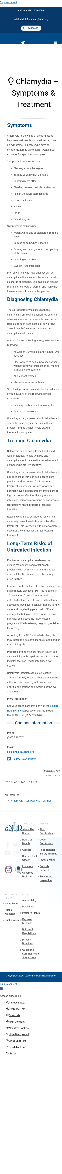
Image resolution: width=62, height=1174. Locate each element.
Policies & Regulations (29, 931)
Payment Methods (27, 921)
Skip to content (8, 2)
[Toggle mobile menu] (55, 42)
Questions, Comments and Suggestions (31, 953)
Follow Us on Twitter (24, 759)
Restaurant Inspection (46, 878)
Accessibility (29, 900)
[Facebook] (7, 845)
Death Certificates (46, 841)
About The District (28, 831)
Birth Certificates (46, 831)
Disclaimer (28, 906)
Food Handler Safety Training (48, 851)
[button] (1, 988)
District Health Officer (30, 858)
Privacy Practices (27, 941)
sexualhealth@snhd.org (20, 751)
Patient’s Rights (31, 912)
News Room (11, 903)
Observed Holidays (27, 874)
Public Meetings (10, 911)
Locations (27, 866)
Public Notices (13, 920)
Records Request (44, 868)
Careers (26, 849)
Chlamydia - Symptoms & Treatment (31, 800)
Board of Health (27, 841)
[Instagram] (16, 853)
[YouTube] (7, 853)
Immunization (47, 859)
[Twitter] (16, 845)
